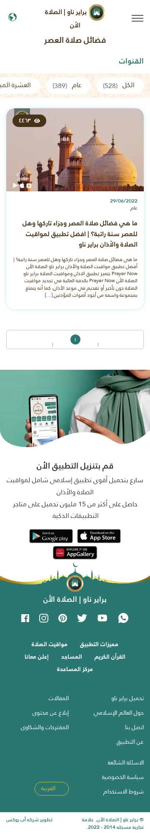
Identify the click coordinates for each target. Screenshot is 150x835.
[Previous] (95, 339)
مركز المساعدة (75, 669)
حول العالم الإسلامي (119, 712)
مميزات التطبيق (99, 644)
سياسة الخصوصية (123, 777)
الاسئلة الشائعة (126, 762)
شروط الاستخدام (123, 791)
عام (76, 85)
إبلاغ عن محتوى (50, 712)
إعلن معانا (37, 656)
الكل (128, 85)
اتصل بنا (134, 727)
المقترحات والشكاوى (45, 727)
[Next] (66, 339)
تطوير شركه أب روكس (29, 819)
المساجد (71, 656)
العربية (49, 788)
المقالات (59, 698)
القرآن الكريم (110, 656)
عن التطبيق (130, 741)
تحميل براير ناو (127, 698)
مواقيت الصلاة (50, 644)
